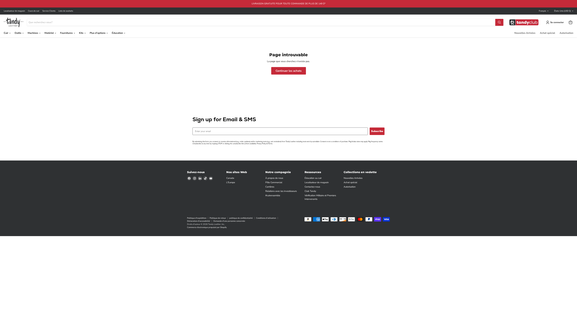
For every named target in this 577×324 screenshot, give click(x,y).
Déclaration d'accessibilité (198, 221)
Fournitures (66, 33)
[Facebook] (189, 178)
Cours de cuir (33, 11)
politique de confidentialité (241, 218)
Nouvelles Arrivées (524, 33)
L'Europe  (231, 182)
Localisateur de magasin (14, 11)
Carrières (269, 186)
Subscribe (377, 131)
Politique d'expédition (196, 218)
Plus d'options (98, 33)
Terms (270, 143)
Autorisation (566, 33)
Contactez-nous (312, 186)
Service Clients (48, 11)
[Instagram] (194, 178)
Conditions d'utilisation (266, 218)
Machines (33, 33)
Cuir (6, 33)
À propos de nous (274, 178)
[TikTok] (205, 178)
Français (542, 11)
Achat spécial (547, 33)
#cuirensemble (272, 195)
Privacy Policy (261, 143)
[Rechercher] (499, 22)
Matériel (49, 33)
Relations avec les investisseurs (281, 191)
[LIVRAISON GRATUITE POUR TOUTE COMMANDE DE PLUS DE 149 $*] (288, 4)
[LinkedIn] (200, 178)
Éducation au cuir (313, 178)
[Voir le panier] (570, 22)
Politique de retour (218, 218)
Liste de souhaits (65, 11)
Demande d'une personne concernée (229, 221)
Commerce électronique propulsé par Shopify (207, 227)
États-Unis (562, 11)
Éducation (118, 33)
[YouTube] (211, 178)
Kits (81, 33)
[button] (555, 22)
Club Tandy (310, 191)
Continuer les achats (289, 71)
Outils (18, 33)
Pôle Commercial (273, 182)
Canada (230, 178)
